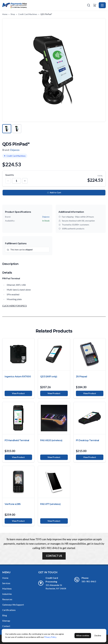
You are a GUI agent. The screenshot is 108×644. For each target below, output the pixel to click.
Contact (6, 626)
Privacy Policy (50, 637)
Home (4, 14)
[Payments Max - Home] (44, 5)
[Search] (88, 5)
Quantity (9, 175)
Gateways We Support (13, 604)
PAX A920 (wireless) (51, 440)
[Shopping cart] (95, 5)
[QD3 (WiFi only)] (54, 354)
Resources (7, 599)
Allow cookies (82, 635)
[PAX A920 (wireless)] (54, 418)
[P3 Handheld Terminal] (18, 418)
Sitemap (6, 620)
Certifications (9, 610)
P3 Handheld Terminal (17, 440)
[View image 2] (16, 128)
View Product (18, 393)
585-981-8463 (50, 548)
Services (6, 583)
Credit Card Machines (27, 14)
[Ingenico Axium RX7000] (18, 354)
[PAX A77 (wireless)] (54, 482)
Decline (97, 635)
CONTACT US (54, 555)
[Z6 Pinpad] (90, 354)
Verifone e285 (13, 504)
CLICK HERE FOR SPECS (14, 305)
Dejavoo (14, 149)
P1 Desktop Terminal (87, 440)
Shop (13, 14)
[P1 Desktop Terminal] (90, 418)
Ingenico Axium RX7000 (18, 376)
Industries (7, 594)
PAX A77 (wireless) (50, 504)
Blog (4, 615)
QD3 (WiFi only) (48, 376)
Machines (7, 588)
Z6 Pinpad (81, 376)
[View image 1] (6, 128)
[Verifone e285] (18, 482)
